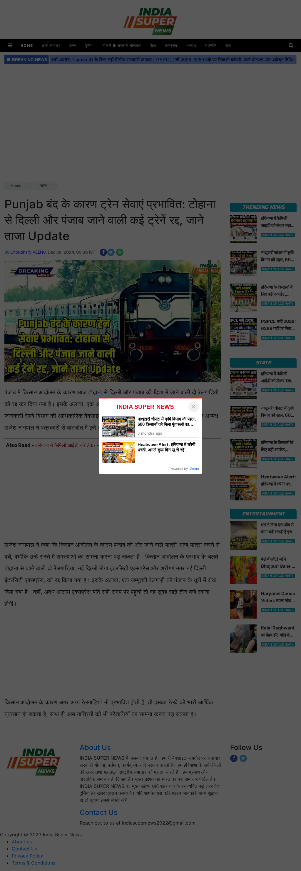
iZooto (194, 468)
